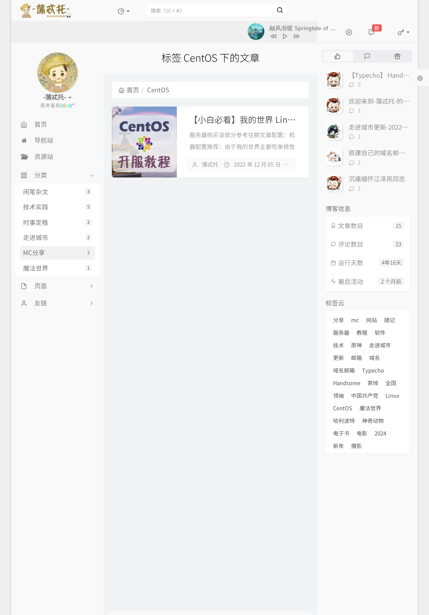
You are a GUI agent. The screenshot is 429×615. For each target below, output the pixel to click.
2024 (380, 433)
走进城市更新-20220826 (382, 127)
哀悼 (372, 383)
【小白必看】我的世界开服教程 (279, 119)
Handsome (346, 383)
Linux (392, 395)
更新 (338, 358)
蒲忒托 (210, 164)
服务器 (341, 332)
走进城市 (56, 237)
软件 (380, 332)
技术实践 (56, 206)
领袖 (338, 395)
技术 (338, 345)
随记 (389, 320)
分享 (338, 320)
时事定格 (56, 222)
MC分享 (56, 252)
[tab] (337, 56)
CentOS (342, 408)
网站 (371, 320)
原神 (356, 345)
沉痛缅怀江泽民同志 (377, 178)
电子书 (341, 433)
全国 (390, 383)
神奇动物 (373, 421)
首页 (133, 89)
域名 (374, 358)
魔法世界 (56, 268)
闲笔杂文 (56, 191)
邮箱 (356, 358)
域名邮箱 (344, 370)
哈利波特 (344, 421)
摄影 (356, 446)
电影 (362, 433)
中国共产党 (364, 395)
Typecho (373, 370)
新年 (338, 446)
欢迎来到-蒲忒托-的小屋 (382, 101)
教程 (362, 332)
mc (355, 320)
